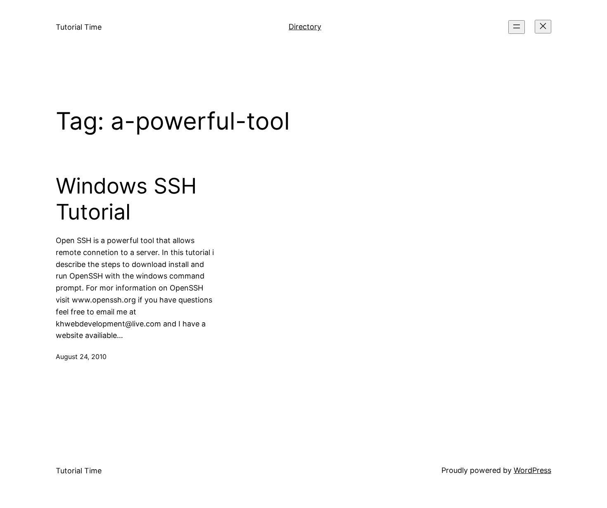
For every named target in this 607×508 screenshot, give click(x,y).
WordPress (532, 470)
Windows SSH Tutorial (126, 198)
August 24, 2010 (81, 356)
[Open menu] (516, 27)
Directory (305, 26)
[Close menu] (543, 26)
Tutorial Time (79, 27)
